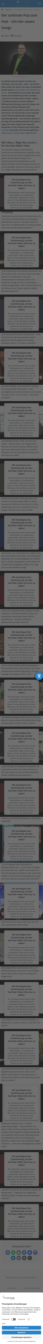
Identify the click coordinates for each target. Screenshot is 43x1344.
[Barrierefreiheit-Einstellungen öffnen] (39, 676)
